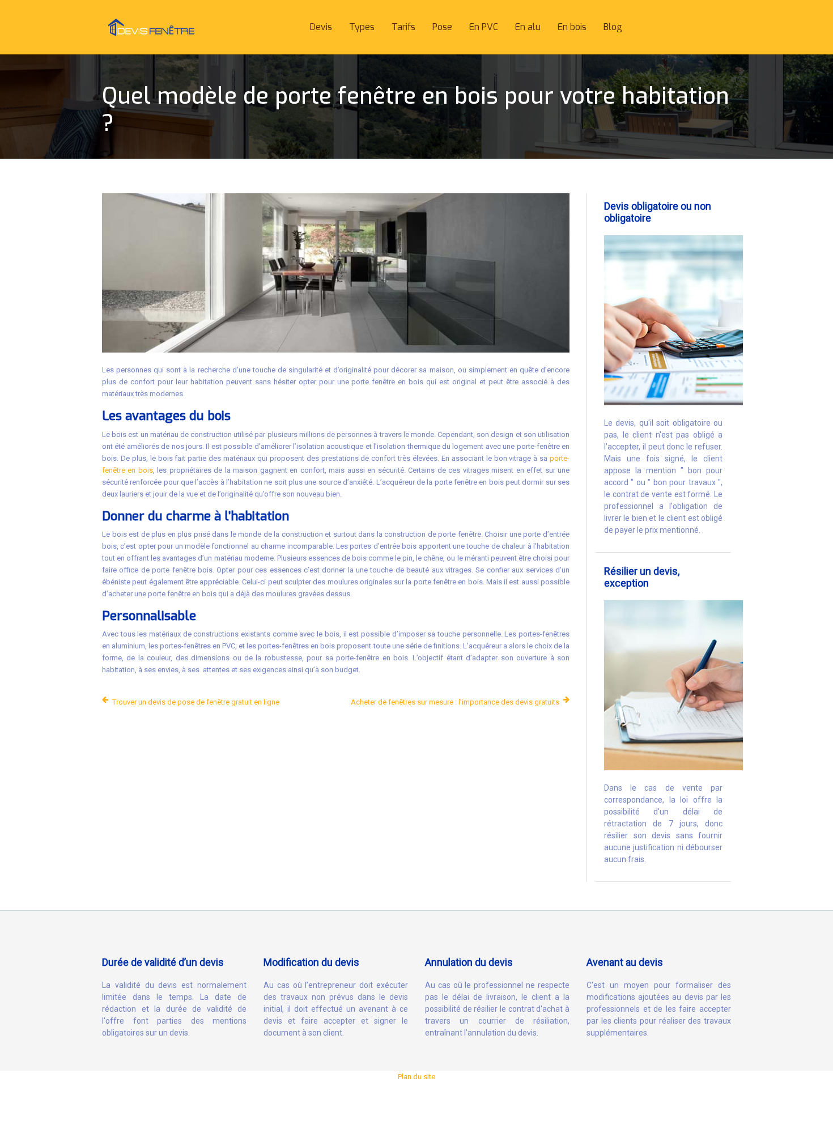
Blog (613, 27)
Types (362, 27)
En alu (528, 27)
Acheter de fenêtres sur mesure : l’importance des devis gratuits (455, 702)
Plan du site (416, 1076)
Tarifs (403, 27)
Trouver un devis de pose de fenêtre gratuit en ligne (195, 702)
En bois (572, 27)
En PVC (483, 27)
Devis (321, 27)
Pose (442, 27)
